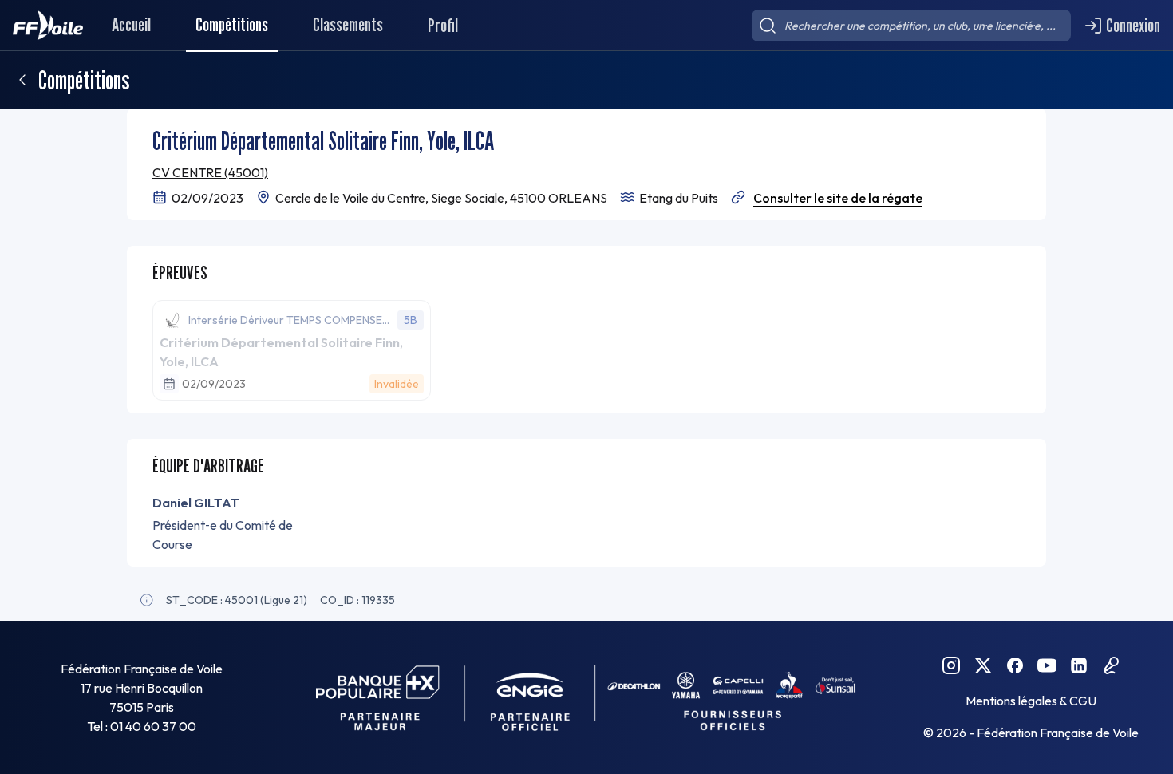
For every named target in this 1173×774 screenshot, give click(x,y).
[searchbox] (911, 25)
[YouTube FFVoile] (1047, 665)
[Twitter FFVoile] (983, 665)
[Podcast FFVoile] (1111, 665)
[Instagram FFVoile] (951, 665)
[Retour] (22, 79)
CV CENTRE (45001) (210, 172)
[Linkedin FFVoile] (1079, 665)
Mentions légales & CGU (1031, 701)
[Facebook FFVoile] (1015, 665)
